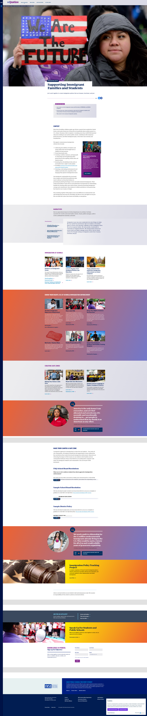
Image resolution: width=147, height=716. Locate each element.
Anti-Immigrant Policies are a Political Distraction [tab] (54, 231)
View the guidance (49, 278)
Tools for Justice (24, 2)
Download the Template (92, 354)
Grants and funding (84, 614)
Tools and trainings (84, 616)
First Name (77, 647)
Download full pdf (48, 280)
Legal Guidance (100, 697)
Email (90, 652)
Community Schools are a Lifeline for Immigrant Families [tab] (53, 236)
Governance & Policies (82, 699)
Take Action (32, 2)
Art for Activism (40, 2)
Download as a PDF (70, 391)
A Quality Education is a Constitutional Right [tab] (53, 226)
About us (68, 690)
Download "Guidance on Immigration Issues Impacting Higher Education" (53, 283)
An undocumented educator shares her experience (91, 430)
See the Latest (48, 2)
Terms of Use (53, 707)
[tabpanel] (85, 227)
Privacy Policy (47, 707)
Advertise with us (82, 690)
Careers (66, 697)
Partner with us (74, 690)
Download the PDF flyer (92, 324)
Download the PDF (70, 324)
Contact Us (67, 699)
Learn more (89, 281)
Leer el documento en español (51, 327)
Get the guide (48, 325)
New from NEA (83, 618)
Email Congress (87, 173)
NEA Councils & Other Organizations (84, 697)
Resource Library (100, 699)
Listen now (68, 280)
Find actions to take (73, 637)
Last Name (91, 647)
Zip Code (77, 652)
